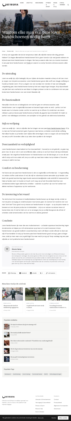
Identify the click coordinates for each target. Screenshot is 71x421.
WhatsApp (13, 273)
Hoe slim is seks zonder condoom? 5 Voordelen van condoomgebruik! (32, 341)
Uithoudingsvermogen (55, 374)
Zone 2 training (26, 374)
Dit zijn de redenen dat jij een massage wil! (23, 324)
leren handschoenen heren (56, 128)
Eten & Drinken (62, 3)
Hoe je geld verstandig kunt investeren (22, 357)
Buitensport (8, 374)
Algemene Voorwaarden (61, 405)
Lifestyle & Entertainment (43, 399)
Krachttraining (16, 374)
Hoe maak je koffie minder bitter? (21, 333)
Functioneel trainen (37, 374)
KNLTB (46, 374)
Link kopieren (51, 273)
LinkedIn (34, 273)
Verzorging (39, 3)
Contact (56, 399)
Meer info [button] (41, 418)
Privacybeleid (58, 402)
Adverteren (57, 408)
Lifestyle (29, 3)
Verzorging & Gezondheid (43, 402)
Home (22, 3)
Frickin (28, 63)
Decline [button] (54, 418)
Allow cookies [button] (63, 418)
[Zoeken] (68, 5)
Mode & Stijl (55, 4)
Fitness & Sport (48, 4)
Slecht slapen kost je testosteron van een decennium (27, 349)
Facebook (24, 273)
